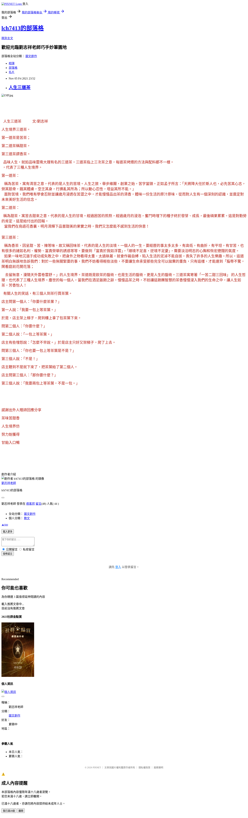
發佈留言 (7, 553)
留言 (38, 503)
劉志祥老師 (8, 483)
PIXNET (97, 767)
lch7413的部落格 (22, 28)
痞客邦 (30, 503)
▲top (4, 524)
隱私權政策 (144, 767)
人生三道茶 (20, 87)
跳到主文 (7, 38)
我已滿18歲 (9, 810)
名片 (12, 72)
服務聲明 (158, 767)
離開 (21, 810)
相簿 (12, 63)
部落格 (13, 67)
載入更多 (7, 531)
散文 (27, 518)
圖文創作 (31, 56)
